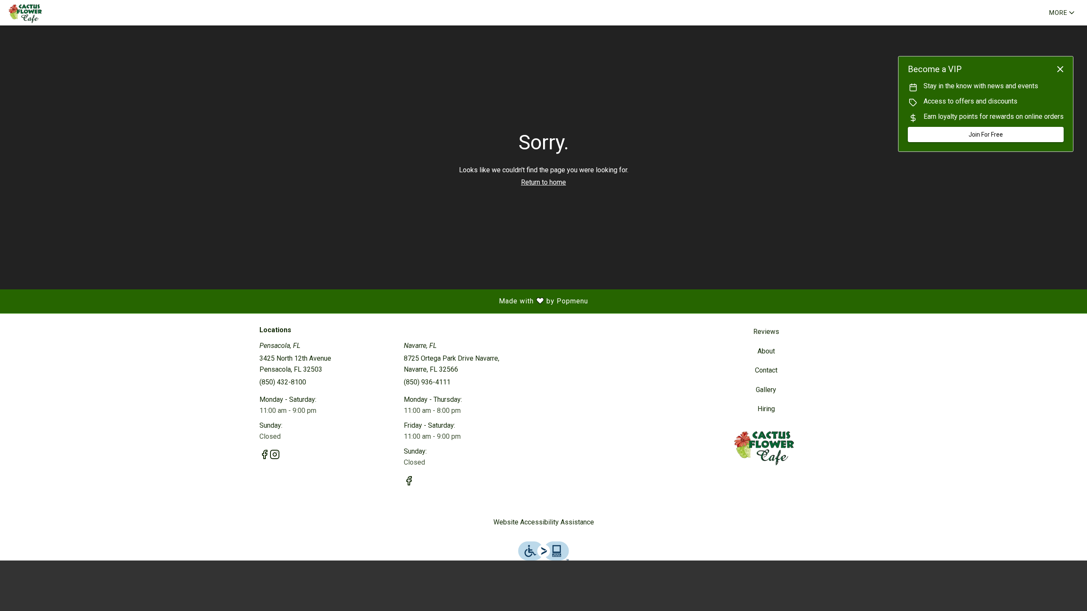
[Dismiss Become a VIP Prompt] (1060, 69)
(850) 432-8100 (282, 382)
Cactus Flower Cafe (766, 446)
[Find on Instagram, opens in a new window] (275, 456)
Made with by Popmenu (297, 301)
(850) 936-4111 (427, 382)
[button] (1062, 12)
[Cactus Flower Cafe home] (45, 12)
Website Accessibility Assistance (543, 522)
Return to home (543, 182)
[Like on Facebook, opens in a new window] (264, 456)
